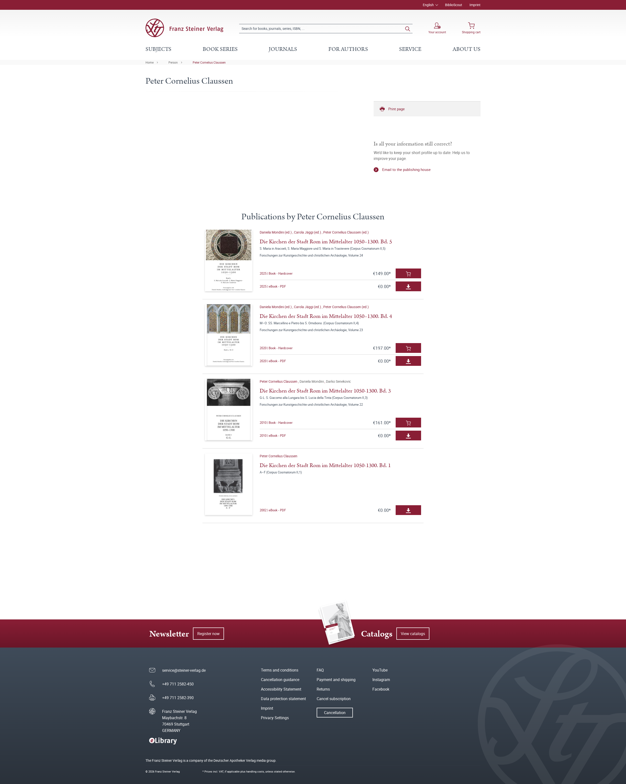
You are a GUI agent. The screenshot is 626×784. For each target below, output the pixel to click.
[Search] (408, 28)
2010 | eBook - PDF (273, 435)
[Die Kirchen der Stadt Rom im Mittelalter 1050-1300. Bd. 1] (228, 484)
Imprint (475, 4)
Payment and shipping (336, 679)
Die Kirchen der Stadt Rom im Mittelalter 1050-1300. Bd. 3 (325, 391)
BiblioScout (453, 4)
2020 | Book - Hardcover (276, 348)
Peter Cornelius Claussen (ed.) (346, 232)
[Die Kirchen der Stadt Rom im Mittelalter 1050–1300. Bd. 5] (228, 260)
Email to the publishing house (406, 169)
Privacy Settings (275, 717)
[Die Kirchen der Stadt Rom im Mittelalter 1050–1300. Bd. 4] (228, 335)
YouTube (380, 670)
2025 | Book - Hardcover (276, 273)
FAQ (320, 670)
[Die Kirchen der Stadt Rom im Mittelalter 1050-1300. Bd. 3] (228, 409)
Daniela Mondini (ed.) (276, 232)
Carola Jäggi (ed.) (308, 232)
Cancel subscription (334, 698)
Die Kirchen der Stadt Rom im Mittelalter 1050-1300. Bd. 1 (325, 465)
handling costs (255, 771)
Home (149, 62)
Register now (208, 633)
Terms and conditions (279, 670)
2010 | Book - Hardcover (276, 422)
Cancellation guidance (280, 679)
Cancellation (335, 712)
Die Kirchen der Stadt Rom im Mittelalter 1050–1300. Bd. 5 (326, 241)
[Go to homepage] (184, 28)
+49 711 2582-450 (178, 684)
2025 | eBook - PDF (273, 286)
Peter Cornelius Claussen (209, 62)
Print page (396, 108)
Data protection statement (283, 698)
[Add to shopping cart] (408, 273)
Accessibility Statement (281, 689)
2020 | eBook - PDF (273, 361)
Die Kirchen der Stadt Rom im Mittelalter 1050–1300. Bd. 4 (326, 316)
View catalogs (413, 633)
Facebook (380, 689)
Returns (323, 689)
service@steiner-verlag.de (184, 670)
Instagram (381, 679)
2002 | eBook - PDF (273, 510)
